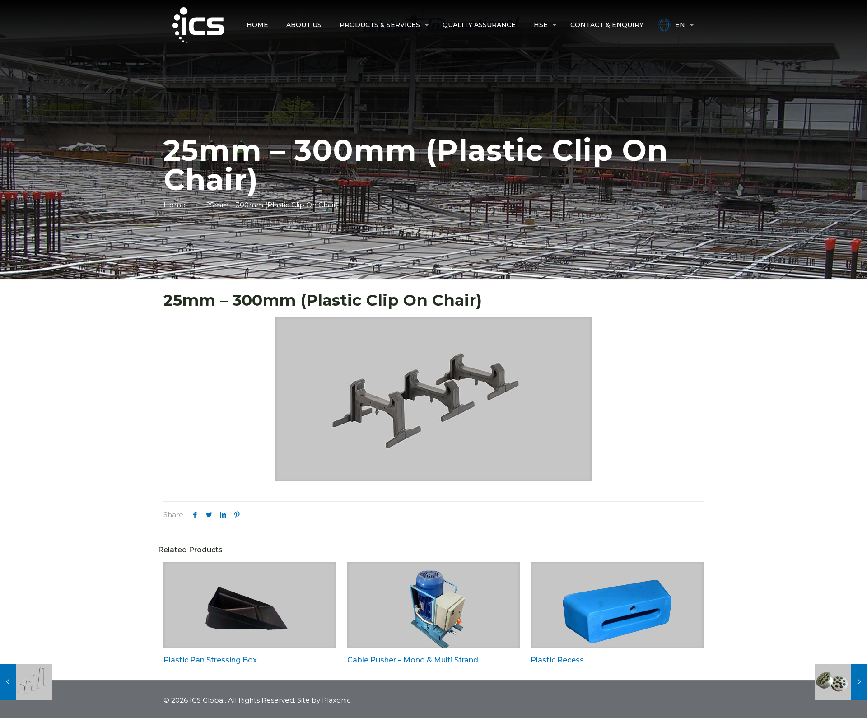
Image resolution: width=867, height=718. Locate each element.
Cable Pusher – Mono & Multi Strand (412, 660)
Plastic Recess (557, 660)
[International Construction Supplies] (198, 25)
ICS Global (207, 700)
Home (174, 204)
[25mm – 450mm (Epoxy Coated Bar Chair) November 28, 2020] (26, 682)
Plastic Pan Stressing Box (210, 660)
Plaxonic (336, 700)
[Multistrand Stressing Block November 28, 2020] (841, 682)
